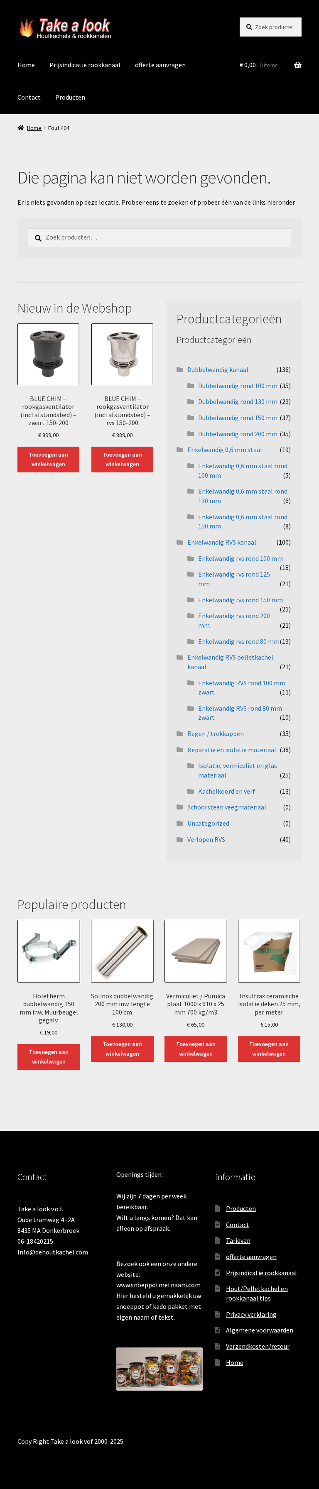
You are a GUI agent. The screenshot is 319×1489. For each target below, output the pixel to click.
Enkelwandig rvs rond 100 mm (240, 558)
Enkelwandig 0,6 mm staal (224, 449)
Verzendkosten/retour (258, 1346)
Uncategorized (208, 823)
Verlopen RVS (206, 839)
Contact (29, 97)
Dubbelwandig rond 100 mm (237, 385)
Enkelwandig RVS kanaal (221, 542)
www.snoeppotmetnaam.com (158, 1285)
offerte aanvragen (160, 65)
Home (26, 65)
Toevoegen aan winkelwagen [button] (48, 459)
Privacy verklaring (251, 1314)
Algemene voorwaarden (259, 1330)
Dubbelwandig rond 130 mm (237, 401)
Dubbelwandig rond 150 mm (237, 417)
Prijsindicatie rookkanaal (84, 65)
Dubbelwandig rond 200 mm (237, 434)
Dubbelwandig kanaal (217, 369)
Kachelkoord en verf (226, 791)
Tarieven (238, 1240)
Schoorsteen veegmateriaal (226, 807)
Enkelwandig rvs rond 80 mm (239, 641)
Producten (70, 97)
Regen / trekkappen (215, 733)
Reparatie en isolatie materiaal (231, 750)
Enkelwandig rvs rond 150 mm (240, 600)
